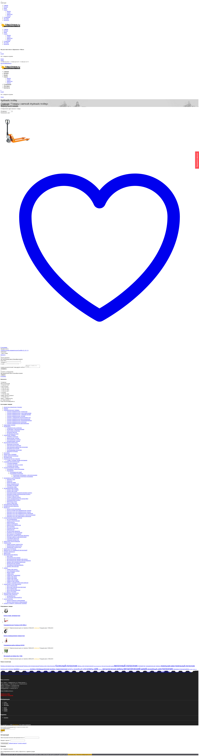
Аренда (9, 11)
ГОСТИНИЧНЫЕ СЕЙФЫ (13, 571)
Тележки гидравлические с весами (16, 416)
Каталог (6, 7)
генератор (141, 666)
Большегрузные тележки (13, 441)
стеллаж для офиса (115, 672)
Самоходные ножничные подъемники (23, 476)
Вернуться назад (9, 105)
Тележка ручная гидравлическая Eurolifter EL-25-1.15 (14, 350)
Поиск (2, 730)
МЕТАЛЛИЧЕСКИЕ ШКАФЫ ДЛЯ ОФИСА (17, 559)
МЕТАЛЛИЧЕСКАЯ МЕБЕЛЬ (11, 554)
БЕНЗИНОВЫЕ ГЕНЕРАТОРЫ (14, 546)
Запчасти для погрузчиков (14, 509)
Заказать (3, 355)
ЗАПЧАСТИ (6, 507)
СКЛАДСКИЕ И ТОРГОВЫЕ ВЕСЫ (12, 584)
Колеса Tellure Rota (12, 503)
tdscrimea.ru (16, 724)
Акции (5, 8)
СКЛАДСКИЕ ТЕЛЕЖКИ (10, 435)
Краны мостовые (11, 482)
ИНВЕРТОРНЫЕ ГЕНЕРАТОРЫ (15, 544)
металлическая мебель (112, 669)
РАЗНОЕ (6, 408)
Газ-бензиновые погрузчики (14, 450)
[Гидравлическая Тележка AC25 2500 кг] (6, 622)
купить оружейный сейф (77, 669)
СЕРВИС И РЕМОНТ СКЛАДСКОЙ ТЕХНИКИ (15, 603)
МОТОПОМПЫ (11, 526)
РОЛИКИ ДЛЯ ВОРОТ (9, 552)
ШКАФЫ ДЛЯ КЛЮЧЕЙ (13, 566)
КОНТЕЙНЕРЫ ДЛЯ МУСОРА (11, 593)
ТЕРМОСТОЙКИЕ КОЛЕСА (14, 497)
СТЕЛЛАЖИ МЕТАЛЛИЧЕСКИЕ (11, 462)
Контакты (6, 20)
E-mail (2, 364)
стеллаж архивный (81, 672)
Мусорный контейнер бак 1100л (13, 656)
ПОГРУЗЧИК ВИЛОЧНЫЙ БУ (14, 597)
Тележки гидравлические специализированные (19, 420)
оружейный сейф (154, 669)
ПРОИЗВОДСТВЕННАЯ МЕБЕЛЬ (15, 565)
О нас (5, 702)
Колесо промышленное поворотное (14, 636)
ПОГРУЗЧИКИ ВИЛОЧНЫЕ (11, 442)
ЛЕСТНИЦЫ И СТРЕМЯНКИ (14, 534)
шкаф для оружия (152, 672)
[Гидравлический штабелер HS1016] (6, 642)
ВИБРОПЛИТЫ (11, 522)
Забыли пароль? (13, 743)
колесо (16, 669)
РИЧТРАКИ (7, 453)
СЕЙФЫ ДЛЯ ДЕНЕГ (12, 577)
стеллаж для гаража (92, 672)
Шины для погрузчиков (85, 666)
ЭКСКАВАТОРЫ (8, 457)
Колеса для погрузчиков (31, 666)
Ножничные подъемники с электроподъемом (25, 475)
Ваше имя (3, 360)
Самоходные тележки (9, 425)
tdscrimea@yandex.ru (6, 63)
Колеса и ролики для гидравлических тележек (19, 510)
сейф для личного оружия (59, 672)
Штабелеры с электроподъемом (15, 429)
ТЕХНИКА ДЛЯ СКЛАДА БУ (10, 594)
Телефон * (3, 362)
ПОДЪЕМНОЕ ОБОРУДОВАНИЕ (12, 478)
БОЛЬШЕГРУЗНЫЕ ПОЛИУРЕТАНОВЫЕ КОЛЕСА (19, 492)
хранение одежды (142, 672)
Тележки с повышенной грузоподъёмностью (19, 417)
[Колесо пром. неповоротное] (6, 612)
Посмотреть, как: (5, 113)
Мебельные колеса (12, 501)
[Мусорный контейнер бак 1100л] (6, 653)
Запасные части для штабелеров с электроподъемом (21, 515)
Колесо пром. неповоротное (12, 615)
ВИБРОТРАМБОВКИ (12, 523)
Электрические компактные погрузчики (17, 447)
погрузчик (167, 668)
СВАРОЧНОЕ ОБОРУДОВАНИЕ (12, 541)
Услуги (5, 10)
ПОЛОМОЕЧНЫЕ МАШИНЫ (11, 504)
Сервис (9, 13)
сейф (45, 671)
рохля (22, 672)
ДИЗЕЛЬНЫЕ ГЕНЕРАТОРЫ (14, 547)
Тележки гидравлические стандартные (17, 411)
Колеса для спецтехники (47, 666)
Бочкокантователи (12, 432)
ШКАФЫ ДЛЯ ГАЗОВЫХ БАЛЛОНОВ (16, 562)
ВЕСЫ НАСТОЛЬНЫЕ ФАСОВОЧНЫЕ (16, 587)
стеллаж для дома (104, 672)
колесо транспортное (58, 669)
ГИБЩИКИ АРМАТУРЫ (13, 540)
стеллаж (73, 672)
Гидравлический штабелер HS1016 (14, 645)
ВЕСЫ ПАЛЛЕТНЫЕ (12, 588)
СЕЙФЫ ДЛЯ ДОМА (12, 578)
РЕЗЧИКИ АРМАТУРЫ (12, 528)
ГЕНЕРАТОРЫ (7, 543)
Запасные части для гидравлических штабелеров (20, 513)
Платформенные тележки (14, 439)
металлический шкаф (135, 668)
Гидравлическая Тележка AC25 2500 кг (15, 625)
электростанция (25, 674)
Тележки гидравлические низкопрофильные (18, 419)
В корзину (3, 376)
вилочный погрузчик (126, 665)
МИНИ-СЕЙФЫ (11, 572)
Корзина (6, 717)
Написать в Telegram (7, 695)
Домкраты (9, 481)
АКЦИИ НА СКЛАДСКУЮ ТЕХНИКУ (13, 407)
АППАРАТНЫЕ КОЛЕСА (13, 495)
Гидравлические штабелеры (14, 428)
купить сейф (92, 668)
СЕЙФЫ (6, 568)
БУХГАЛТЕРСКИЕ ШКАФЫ (13, 557)
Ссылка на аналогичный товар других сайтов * (13, 367)
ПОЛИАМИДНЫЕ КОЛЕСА (13, 500)
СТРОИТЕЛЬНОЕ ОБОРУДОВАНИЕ (13, 518)
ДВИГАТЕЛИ (7, 553)
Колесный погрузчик (66, 665)
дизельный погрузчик (185, 665)
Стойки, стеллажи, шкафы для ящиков (17, 460)
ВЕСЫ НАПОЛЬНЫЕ (12, 585)
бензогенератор (97, 666)
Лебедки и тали (11, 479)
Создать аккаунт (22, 743)
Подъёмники (10, 470)
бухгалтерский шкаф (108, 666)
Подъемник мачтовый (16, 472)
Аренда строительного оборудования (17, 602)
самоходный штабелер (33, 672)
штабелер (165, 671)
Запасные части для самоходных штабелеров (19, 516)
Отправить (3, 368)
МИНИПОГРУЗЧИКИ (12, 451)
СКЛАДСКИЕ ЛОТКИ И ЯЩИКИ (12, 459)
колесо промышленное (39, 669)
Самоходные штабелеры (13, 431)
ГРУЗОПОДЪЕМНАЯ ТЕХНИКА (11, 467)
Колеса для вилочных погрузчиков (12, 666)
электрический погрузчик (15, 673)
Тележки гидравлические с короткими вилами (19, 413)
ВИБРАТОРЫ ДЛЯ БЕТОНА (14, 525)
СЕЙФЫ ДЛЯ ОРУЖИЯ (12, 580)
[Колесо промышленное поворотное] (6, 633)
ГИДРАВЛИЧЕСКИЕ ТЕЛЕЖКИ (11, 410)
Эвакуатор (9, 14)
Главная (6, 5)
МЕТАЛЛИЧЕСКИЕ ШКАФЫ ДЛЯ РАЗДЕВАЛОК (19, 560)
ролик (191, 669)
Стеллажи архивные (12, 463)
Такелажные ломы (12, 487)
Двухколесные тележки (13, 438)
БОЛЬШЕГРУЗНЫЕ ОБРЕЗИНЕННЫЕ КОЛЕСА (18, 494)
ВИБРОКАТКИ (10, 529)
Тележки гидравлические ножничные (17, 422)
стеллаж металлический (129, 672)
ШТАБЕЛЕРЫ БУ (11, 596)
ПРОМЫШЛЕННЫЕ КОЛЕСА (11, 488)
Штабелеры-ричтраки (12, 433)
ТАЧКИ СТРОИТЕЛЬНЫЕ (13, 521)
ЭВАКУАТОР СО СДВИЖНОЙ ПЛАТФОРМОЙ (15, 550)
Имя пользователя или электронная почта (12, 737)
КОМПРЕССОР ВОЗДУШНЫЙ (14, 532)
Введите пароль (5, 740)
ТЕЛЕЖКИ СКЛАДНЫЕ (12, 436)
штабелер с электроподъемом (177, 672)
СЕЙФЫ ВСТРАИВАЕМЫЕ (13, 575)
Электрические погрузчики (14, 445)
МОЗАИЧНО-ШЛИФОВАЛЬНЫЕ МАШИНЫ (18, 535)
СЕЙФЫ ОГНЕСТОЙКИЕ (13, 581)
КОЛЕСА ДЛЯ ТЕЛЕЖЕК (13, 490)
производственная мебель (181, 669)
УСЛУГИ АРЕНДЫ (8, 599)
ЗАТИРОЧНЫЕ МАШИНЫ (13, 531)
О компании (7, 17)
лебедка (100, 669)
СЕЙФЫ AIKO (10, 574)
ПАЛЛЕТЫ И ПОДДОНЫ (10, 549)
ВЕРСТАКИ (10, 556)
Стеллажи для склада (12, 466)
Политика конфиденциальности (84, 754)
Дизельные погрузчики (13, 444)
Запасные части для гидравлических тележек (19, 512)
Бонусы (9, 15)
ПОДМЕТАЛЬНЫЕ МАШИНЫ (11, 506)
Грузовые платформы (12, 485)
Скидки (5, 709)
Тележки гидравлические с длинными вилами (19, 414)
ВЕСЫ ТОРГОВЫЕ (11, 591)
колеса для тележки (7, 669)
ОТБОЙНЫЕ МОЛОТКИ (13, 538)
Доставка (6, 18)
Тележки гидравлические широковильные (18, 423)
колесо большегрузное (25, 669)
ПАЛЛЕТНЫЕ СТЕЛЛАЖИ (10, 454)
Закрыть (3, 374)
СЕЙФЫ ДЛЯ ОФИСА (12, 569)
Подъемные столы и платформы (15, 469)
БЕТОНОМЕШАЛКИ (12, 519)
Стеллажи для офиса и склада (15, 464)
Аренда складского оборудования (16, 600)
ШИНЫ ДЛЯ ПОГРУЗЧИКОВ (11, 456)
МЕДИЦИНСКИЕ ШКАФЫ (13, 563)
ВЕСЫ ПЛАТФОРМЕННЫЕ (13, 590)
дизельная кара (168, 665)
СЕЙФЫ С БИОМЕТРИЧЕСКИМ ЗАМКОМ (17, 582)
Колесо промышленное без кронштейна (17, 498)
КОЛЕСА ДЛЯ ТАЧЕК (12, 491)
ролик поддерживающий (15, 672)
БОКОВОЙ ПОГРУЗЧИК (13, 448)
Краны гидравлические (13, 484)
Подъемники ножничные (16, 473)
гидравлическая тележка (153, 666)
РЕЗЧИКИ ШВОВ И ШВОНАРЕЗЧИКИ (16, 537)
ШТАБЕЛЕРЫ (7, 426)
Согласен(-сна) (71, 754)
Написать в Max (5, 694)
